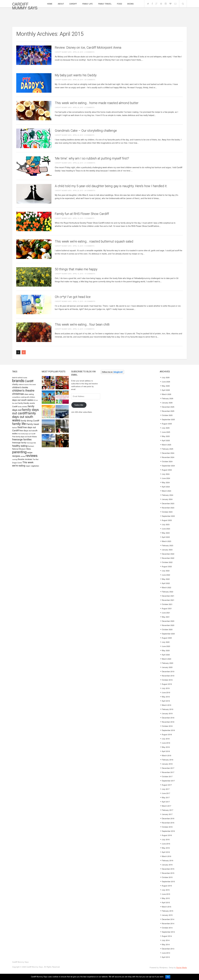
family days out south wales (24, 416)
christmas (18, 394)
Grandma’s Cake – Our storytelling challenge (86, 131)
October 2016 (167, 827)
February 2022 (167, 591)
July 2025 (165, 428)
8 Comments (89, 135)
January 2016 (167, 864)
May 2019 (166, 696)
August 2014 (167, 936)
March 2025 (166, 444)
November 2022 (168, 558)
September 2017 (168, 780)
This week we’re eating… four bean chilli (82, 324)
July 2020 (165, 642)
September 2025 (168, 419)
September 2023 (168, 516)
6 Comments (89, 329)
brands (18, 380)
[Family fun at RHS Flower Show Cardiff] (33, 221)
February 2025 (167, 449)
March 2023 (166, 541)
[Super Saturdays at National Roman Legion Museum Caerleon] (62, 441)
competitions (16, 397)
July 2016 (165, 839)
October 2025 (167, 415)
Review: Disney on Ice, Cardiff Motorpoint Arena (88, 47)
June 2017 (166, 793)
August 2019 (167, 684)
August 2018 (167, 734)
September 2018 (168, 730)
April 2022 (166, 583)
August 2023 (167, 520)
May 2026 (166, 386)
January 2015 (167, 915)
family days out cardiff (25, 411)
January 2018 (167, 764)
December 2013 (168, 948)
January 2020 (167, 667)
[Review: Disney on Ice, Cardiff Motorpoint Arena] (33, 55)
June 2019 (166, 692)
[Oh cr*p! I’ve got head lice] (33, 304)
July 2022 (165, 570)
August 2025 (167, 423)
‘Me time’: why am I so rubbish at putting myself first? (92, 158)
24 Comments (89, 190)
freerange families (22, 439)
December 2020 (168, 621)
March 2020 (166, 659)
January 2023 (167, 549)
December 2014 (168, 919)
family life (19, 423)
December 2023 (168, 503)
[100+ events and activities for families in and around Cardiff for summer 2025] (62, 397)
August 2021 (167, 608)
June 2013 (166, 953)
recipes (16, 456)
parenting (19, 451)
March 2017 (166, 806)
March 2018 (166, 755)
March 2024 (166, 491)
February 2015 (167, 911)
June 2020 (166, 646)
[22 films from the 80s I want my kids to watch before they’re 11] (48, 383)
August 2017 (167, 785)
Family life (87, 3)
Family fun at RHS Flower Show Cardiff (82, 214)
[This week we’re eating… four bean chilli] (33, 332)
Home (49, 3)
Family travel (32, 424)
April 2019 (166, 701)
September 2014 (168, 932)
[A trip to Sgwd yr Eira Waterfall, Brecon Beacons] (62, 426)
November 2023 (168, 507)
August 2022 (167, 566)
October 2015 (167, 877)
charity (15, 384)
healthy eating (19, 445)
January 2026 (167, 402)
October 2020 (167, 629)
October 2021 (167, 604)
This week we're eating (22, 463)
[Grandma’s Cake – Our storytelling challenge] (33, 138)
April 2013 (166, 957)
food (20, 427)
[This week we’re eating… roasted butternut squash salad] (33, 249)
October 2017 (167, 776)
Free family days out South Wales (24, 436)
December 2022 (168, 554)
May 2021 (166, 617)
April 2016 (166, 852)
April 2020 (166, 654)
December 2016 (168, 818)
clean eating (29, 394)
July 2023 (165, 524)
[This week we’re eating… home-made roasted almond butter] (33, 110)
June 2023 (166, 528)
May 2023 (166, 533)
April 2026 (166, 390)
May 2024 (166, 482)
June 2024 (166, 478)
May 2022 (166, 579)
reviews (31, 455)
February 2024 (167, 495)
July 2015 (165, 890)
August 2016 (167, 835)
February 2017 (167, 810)
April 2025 (166, 440)
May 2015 (166, 898)
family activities (22, 407)
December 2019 (168, 671)
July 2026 (165, 377)
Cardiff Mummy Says (24, 6)
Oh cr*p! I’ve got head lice (73, 297)
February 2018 (167, 759)
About (61, 3)
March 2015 (166, 906)
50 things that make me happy (76, 269)
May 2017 (166, 797)
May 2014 (166, 944)
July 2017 (165, 789)
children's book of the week (27, 384)
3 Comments (89, 218)
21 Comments (89, 163)
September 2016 (168, 831)
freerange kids (31, 443)
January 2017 (167, 814)
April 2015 (166, 902)
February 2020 (167, 663)
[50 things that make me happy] (33, 277)
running (14, 459)
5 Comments (89, 246)
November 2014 (168, 923)
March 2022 (166, 587)
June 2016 (166, 843)
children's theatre (23, 390)
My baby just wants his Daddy (76, 75)
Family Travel (105, 3)
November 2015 (168, 873)
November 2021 (168, 600)
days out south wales (22, 399)
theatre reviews (25, 459)
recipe (29, 452)
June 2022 (166, 575)
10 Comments (89, 273)
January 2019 (167, 713)
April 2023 (166, 537)
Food (119, 3)
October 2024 (167, 461)
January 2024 (167, 499)
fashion (14, 427)
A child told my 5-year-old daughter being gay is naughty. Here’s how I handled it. (111, 186)
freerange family (19, 442)
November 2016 (168, 822)
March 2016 (166, 856)
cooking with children (28, 397)
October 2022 (167, 562)
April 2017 (166, 801)
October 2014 (167, 927)
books (25, 378)
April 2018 (166, 751)
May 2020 (166, 650)
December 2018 (168, 717)
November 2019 (168, 675)
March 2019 (166, 705)
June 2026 (166, 381)
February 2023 (167, 545)
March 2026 (166, 394)
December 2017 (168, 768)
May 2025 (166, 436)
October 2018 (167, 726)
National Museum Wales (21, 449)
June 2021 (166, 612)
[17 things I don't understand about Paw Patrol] (48, 397)
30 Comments (89, 79)
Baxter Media (181, 967)
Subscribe (78, 405)
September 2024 (168, 465)
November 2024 (168, 457)
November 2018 (168, 722)
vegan (28, 466)
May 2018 (166, 747)
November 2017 (168, 772)
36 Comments (89, 301)
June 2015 (166, 894)
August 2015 (167, 885)
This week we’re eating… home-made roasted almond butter (96, 103)
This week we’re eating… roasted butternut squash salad (94, 241)
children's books (20, 387)
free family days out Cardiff (26, 434)
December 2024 (168, 453)
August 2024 (167, 470)
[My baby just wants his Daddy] (33, 83)
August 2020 (167, 638)
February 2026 (167, 398)
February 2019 (167, 709)
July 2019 (165, 688)
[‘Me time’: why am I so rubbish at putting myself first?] (33, 166)
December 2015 (168, 869)
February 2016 (167, 860)
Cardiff (73, 3)
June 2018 (166, 743)
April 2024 (166, 486)
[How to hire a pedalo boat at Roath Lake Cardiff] (62, 412)
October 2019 (167, 680)
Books (130, 3)
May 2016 (166, 848)
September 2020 (168, 633)
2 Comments (89, 52)
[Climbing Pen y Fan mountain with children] (48, 426)
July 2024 (165, 474)
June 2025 (166, 432)
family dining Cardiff (30, 420)
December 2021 (168, 596)
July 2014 (165, 940)
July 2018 (165, 738)
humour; (31, 446)
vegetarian (35, 465)
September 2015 (168, 881)
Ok (168, 977)
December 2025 (168, 407)
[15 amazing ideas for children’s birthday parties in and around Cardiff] (48, 412)
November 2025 (168, 411)
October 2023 (167, 512)
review (23, 456)
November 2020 (168, 625)
